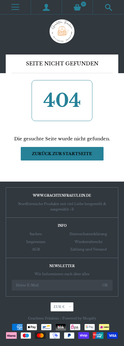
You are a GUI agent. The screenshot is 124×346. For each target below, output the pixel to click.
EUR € (59, 307)
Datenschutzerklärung (88, 234)
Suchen (35, 234)
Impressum (35, 242)
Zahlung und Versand (88, 249)
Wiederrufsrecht (88, 242)
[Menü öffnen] (15, 7)
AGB (36, 249)
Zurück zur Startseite (62, 153)
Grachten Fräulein (43, 318)
